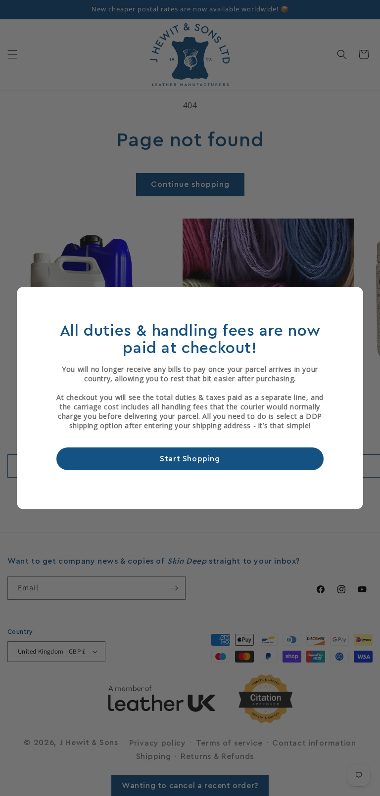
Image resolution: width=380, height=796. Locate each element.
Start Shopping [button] (190, 459)
